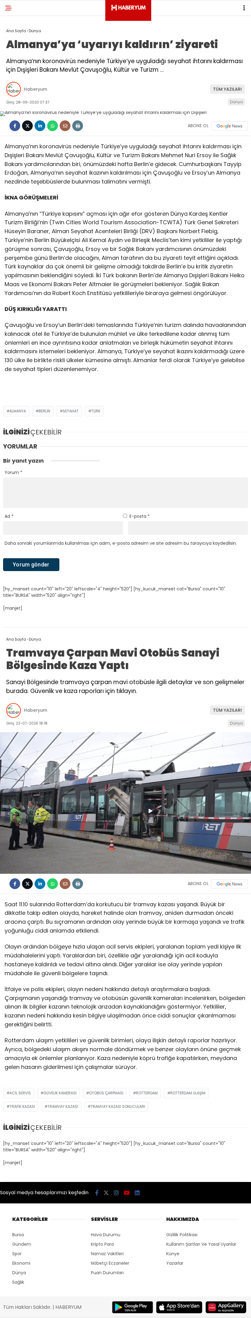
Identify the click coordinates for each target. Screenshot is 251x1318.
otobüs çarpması (106, 1093)
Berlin (44, 411)
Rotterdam (147, 1093)
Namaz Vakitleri (107, 1254)
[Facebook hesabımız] (97, 1193)
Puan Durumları (107, 1273)
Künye (172, 1254)
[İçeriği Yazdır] (77, 125)
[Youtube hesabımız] (127, 1193)
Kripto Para (102, 1244)
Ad (9, 516)
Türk (95, 411)
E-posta (139, 516)
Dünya (236, 102)
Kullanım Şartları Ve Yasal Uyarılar (201, 1244)
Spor (17, 1254)
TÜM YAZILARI (227, 89)
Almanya (17, 411)
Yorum (13, 472)
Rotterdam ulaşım (187, 1093)
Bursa (18, 1235)
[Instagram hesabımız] (116, 1193)
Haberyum (35, 89)
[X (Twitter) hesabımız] (106, 1193)
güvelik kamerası (60, 1093)
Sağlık (18, 1282)
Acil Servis (20, 1093)
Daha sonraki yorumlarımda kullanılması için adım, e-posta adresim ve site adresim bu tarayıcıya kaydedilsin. (121, 543)
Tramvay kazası (62, 1106)
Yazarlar (174, 1263)
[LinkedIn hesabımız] (137, 1193)
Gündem (21, 1244)
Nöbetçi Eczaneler (110, 1263)
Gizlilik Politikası (181, 1235)
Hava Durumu (105, 1235)
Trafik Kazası (22, 1106)
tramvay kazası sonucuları (118, 1106)
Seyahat (71, 411)
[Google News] (229, 126)
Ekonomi (21, 1263)
